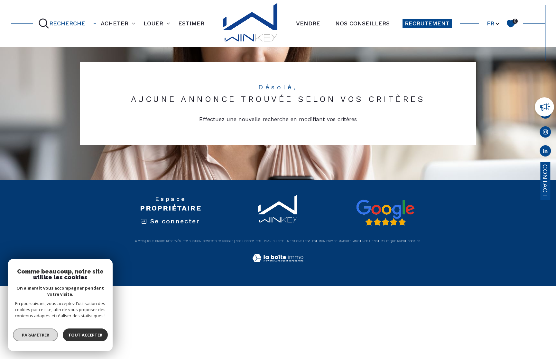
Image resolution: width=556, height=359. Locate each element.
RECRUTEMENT (427, 23)
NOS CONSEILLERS (362, 23)
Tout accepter (85, 335)
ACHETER (114, 23)
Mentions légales (301, 241)
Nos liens (369, 241)
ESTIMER (191, 23)
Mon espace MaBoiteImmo (339, 241)
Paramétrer (35, 335)
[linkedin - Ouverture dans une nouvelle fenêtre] (545, 152)
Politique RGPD (393, 241)
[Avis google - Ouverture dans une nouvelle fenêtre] (385, 213)
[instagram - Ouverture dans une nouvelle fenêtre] (545, 133)
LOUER (153, 23)
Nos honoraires (248, 241)
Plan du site (274, 241)
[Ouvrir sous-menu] (133, 23)
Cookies (414, 241)
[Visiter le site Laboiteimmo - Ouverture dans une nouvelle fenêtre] (278, 266)
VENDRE (308, 23)
